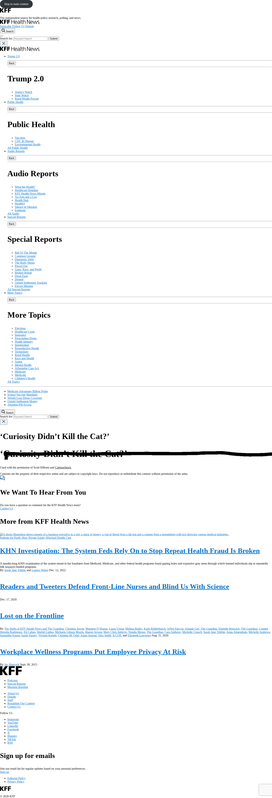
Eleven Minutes (24, 286)
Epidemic (20, 210)
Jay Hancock (11, 664)
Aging (18, 361)
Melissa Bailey (133, 628)
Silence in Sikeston (26, 206)
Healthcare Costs (25, 331)
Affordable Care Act (27, 368)
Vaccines (20, 137)
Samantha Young (10, 635)
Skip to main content (16, 4)
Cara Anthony (172, 632)
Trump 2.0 (13, 56)
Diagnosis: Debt (24, 259)
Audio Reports (16, 151)
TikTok (11, 739)
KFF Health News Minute (30, 193)
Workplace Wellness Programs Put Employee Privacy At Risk (93, 651)
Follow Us (18, 26)
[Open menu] (1, 36)
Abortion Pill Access (19, 404)
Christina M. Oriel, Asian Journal (77, 635)
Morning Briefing (17, 687)
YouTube (12, 722)
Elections (20, 328)
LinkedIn (12, 726)
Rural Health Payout (27, 98)
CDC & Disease (24, 141)
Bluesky (12, 736)
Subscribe (5, 26)
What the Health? (25, 186)
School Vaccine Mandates (22, 394)
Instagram (13, 719)
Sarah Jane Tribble (15, 570)
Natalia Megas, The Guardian (145, 632)
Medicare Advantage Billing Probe (27, 391)
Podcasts (12, 680)
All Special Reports (18, 289)
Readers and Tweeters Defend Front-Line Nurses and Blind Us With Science (114, 586)
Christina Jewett (74, 628)
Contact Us (6, 508)
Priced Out (21, 266)
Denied (19, 279)
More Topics (14, 292)
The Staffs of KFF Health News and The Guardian (34, 628)
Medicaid (20, 375)
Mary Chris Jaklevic (115, 632)
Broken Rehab (23, 272)
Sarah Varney (29, 635)
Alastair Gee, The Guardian (201, 628)
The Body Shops (25, 262)
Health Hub (21, 200)
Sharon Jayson (93, 632)
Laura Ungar (116, 628)
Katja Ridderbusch (155, 628)
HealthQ (20, 203)
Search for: (7, 38)
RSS (10, 742)
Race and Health (24, 358)
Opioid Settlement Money (22, 401)
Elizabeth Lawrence (139, 635)
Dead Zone (21, 276)
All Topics (13, 381)
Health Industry (24, 341)
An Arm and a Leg (26, 196)
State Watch (22, 95)
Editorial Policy (16, 778)
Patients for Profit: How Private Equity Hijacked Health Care (35, 537)
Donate (29, 26)
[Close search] (3, 44)
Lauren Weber (40, 570)
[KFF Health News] (19, 22)
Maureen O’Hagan (96, 628)
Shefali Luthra (45, 632)
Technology (22, 351)
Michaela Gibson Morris (69, 632)
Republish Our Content (21, 703)
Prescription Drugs (26, 338)
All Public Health (17, 147)
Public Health (15, 102)
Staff (10, 700)
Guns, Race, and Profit (28, 269)
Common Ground (25, 256)
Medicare (20, 371)
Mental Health (23, 365)
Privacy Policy (15, 781)
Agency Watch (23, 92)
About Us (13, 693)
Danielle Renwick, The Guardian (238, 628)
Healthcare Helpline (26, 190)
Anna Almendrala (236, 632)
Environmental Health (28, 144)
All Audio (13, 213)
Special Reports (16, 216)
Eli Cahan (29, 632)
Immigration (22, 345)
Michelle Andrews (259, 632)
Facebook (13, 729)
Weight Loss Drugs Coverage (24, 398)
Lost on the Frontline (32, 616)
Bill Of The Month (26, 252)
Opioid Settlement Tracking (31, 282)
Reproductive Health (27, 348)
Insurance (20, 335)
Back (11, 63)
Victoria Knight (47, 635)
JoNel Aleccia (175, 628)
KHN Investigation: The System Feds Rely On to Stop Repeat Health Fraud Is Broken (130, 550)
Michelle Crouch (192, 632)
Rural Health (22, 355)
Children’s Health (25, 378)
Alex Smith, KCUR (109, 635)
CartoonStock (63, 467)
